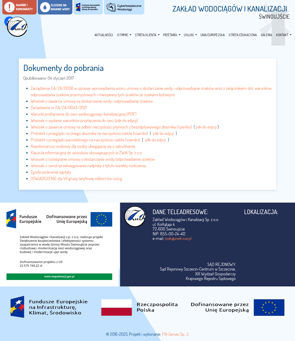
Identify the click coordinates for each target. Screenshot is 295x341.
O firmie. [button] (123, 35)
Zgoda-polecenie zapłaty (51, 172)
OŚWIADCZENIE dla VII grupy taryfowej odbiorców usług (76, 178)
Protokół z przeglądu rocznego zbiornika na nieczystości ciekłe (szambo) (89, 133)
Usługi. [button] (189, 35)
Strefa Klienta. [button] (146, 35)
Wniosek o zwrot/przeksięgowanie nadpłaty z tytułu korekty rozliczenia (88, 165)
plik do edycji (206, 126)
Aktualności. (104, 35)
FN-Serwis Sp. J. (175, 334)
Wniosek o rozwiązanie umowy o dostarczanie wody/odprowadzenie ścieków (93, 159)
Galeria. (267, 35)
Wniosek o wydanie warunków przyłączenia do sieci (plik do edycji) (84, 120)
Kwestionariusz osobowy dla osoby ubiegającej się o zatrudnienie (83, 146)
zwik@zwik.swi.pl (178, 238)
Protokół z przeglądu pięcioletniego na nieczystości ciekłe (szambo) (85, 139)
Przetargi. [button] (170, 35)
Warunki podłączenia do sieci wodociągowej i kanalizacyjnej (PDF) (83, 114)
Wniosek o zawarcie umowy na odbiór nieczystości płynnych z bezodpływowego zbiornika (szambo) (111, 126)
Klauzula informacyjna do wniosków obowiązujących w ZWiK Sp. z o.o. (86, 152)
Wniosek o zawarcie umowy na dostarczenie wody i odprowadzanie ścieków (92, 101)
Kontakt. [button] (282, 35)
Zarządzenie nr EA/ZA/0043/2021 (59, 107)
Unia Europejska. (213, 35)
